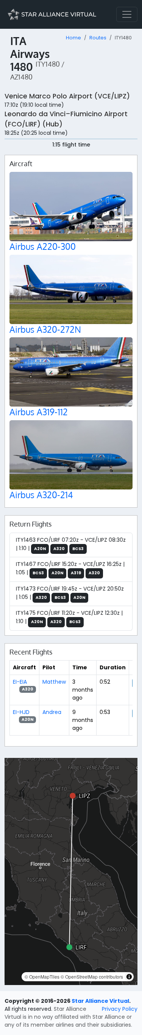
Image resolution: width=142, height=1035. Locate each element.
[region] (71, 871)
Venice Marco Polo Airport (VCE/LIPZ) (67, 96)
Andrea (51, 712)
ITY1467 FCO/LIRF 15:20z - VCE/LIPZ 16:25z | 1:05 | (70, 568)
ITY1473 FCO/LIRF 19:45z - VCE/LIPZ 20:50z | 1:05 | (70, 593)
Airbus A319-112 (38, 411)
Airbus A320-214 (41, 494)
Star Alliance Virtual (100, 1001)
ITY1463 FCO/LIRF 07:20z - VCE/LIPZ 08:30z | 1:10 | (71, 544)
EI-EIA (20, 682)
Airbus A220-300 (42, 246)
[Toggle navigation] (126, 14)
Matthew (54, 682)
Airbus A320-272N (45, 329)
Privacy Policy (119, 1009)
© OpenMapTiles (42, 976)
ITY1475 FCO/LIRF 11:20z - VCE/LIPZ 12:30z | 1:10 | (69, 617)
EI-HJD (21, 712)
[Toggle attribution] (129, 976)
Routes (97, 37)
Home (73, 37)
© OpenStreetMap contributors (92, 976)
